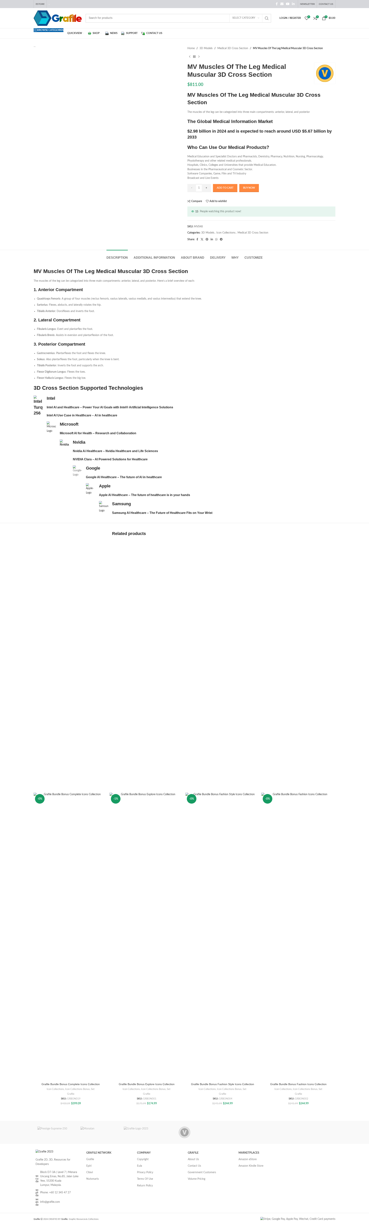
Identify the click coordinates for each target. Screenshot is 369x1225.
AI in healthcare (106, 415)
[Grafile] (141, 1132)
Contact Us (194, 1166)
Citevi (89, 1172)
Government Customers (202, 1172)
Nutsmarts (92, 1179)
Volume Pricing (196, 1179)
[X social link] (201, 239)
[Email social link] (282, 4)
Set (93, 1089)
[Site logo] (58, 18)
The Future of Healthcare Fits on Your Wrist (181, 512)
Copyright (143, 1159)
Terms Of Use (145, 1179)
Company (144, 1153)
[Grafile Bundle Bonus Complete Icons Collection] (71, 937)
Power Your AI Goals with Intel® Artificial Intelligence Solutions (128, 407)
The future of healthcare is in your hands (160, 495)
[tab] (117, 256)
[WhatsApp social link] (216, 239)
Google (93, 468)
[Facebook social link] (276, 4)
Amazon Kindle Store (251, 1166)
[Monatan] (98, 1132)
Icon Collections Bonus (77, 1089)
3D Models (206, 48)
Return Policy (145, 1185)
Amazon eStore (248, 1159)
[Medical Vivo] (184, 1132)
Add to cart (225, 188)
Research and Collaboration (115, 433)
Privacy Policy (145, 1172)
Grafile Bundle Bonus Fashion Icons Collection (298, 1084)
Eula (139, 1166)
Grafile (70, 1094)
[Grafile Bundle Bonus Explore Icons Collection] (147, 937)
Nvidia (79, 442)
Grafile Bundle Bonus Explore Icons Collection (147, 1084)
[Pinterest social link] (206, 239)
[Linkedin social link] (293, 4)
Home (191, 48)
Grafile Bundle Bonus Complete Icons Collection (71, 1084)
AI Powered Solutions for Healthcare (121, 459)
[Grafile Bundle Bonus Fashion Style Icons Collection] (222, 937)
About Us (193, 1159)
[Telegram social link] (221, 239)
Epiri (88, 1166)
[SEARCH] (266, 18)
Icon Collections (225, 232)
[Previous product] (189, 56)
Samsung (121, 503)
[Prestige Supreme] (55, 1132)
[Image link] (44, 1151)
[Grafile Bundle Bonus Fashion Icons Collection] (298, 937)
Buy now (249, 188)
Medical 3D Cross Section (232, 48)
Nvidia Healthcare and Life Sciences (132, 451)
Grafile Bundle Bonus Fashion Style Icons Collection (222, 1084)
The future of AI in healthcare (141, 477)
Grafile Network (98, 1153)
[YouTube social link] (288, 4)
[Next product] (199, 56)
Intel (51, 398)
